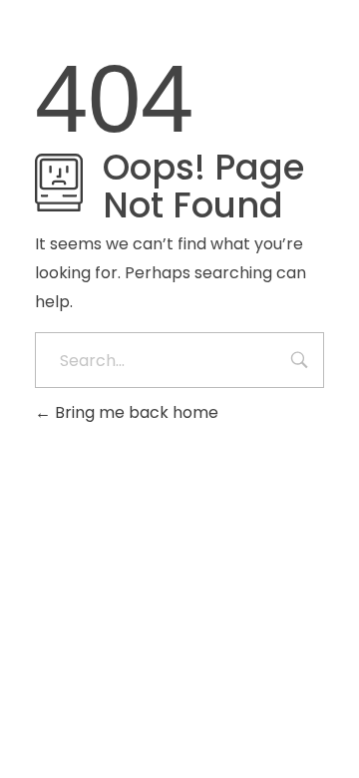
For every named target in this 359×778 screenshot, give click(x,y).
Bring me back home (134, 412)
